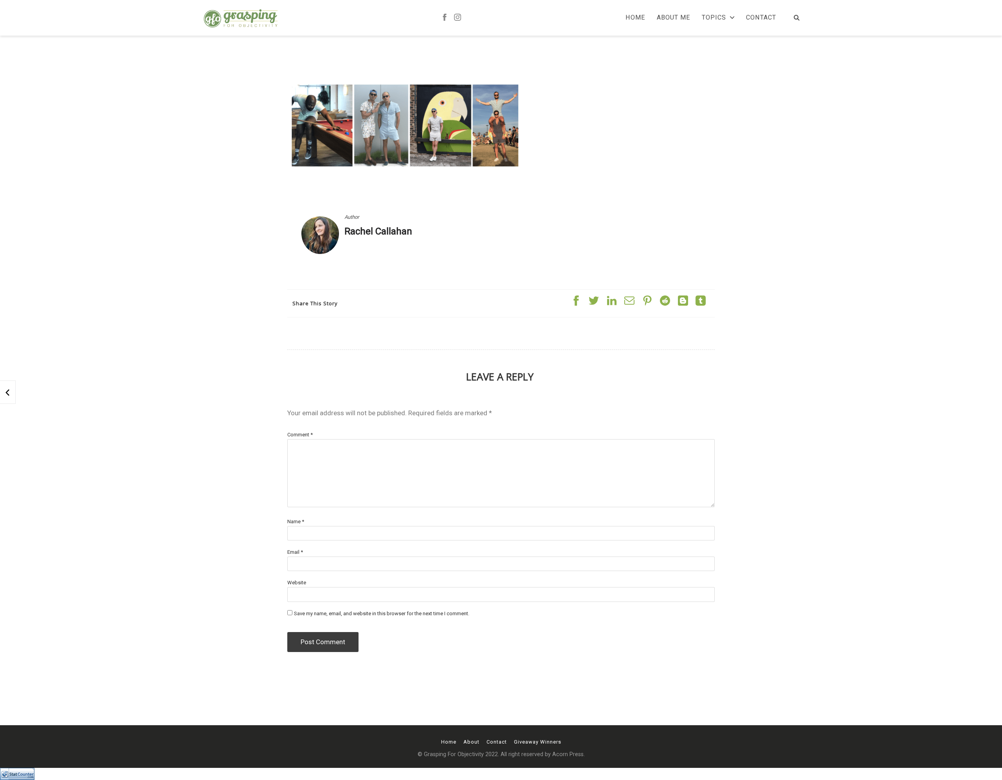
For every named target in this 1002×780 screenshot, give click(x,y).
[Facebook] (444, 18)
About (471, 742)
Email (295, 552)
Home (635, 17)
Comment (300, 435)
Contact (761, 17)
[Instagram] (457, 18)
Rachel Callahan (378, 231)
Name (295, 521)
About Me (673, 17)
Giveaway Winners (537, 742)
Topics (714, 17)
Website (296, 582)
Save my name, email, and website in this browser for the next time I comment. (381, 613)
